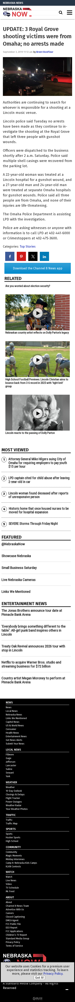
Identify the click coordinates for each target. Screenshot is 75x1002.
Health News (12, 732)
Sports (9, 834)
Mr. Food (10, 891)
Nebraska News (14, 714)
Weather (10, 787)
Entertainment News (16, 736)
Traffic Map (12, 823)
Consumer (11, 729)
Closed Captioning (15, 916)
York (8, 776)
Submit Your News (15, 743)
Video (9, 884)
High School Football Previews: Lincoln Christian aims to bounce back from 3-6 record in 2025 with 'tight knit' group (36, 383)
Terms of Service (14, 945)
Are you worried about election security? (27, 286)
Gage (8, 758)
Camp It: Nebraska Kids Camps (21, 863)
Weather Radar (13, 805)
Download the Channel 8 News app (37, 268)
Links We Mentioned (16, 591)
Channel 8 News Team (17, 906)
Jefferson (10, 762)
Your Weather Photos (17, 809)
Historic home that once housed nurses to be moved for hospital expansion (39, 510)
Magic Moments (14, 855)
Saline (9, 769)
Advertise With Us (15, 909)
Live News (11, 880)
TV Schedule (12, 887)
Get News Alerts (14, 740)
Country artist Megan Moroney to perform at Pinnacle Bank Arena (33, 680)
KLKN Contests (13, 866)
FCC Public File (13, 924)
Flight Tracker (13, 798)
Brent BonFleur (44, 52)
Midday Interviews (15, 859)
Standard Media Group (17, 938)
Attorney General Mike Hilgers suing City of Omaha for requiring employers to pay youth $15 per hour (37, 462)
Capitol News (12, 722)
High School (12, 841)
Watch (9, 877)
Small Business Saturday (19, 567)
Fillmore (10, 754)
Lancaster (11, 765)
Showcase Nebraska (16, 556)
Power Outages (14, 801)
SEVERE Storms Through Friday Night (33, 524)
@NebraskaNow (13, 544)
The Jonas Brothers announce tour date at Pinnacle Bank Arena (32, 612)
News (9, 707)
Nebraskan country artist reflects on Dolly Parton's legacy (37, 332)
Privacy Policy (13, 942)
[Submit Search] (60, 12)
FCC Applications (14, 931)
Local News (12, 711)
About (9, 902)
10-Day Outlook (14, 791)
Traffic (9, 820)
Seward (10, 772)
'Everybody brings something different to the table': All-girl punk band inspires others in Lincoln (34, 630)
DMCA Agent (12, 920)
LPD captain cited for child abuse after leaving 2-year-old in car (39, 480)
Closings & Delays (15, 794)
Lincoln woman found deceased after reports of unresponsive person (38, 495)
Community (11, 852)
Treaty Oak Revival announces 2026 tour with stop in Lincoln (33, 648)
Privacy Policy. (53, 973)
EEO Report (11, 927)
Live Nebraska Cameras (19, 580)
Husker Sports (13, 837)
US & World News (15, 725)
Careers (10, 913)
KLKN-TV (17, 12)
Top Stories (28, 246)
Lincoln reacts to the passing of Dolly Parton (30, 433)
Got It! (39, 977)
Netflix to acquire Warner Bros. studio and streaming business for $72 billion (31, 664)
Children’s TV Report (16, 935)
